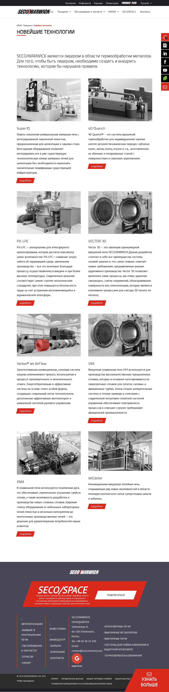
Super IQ (23, 128)
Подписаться (115, 595)
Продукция (27, 25)
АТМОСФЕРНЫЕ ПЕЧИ (118, 626)
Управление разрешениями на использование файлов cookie (81, 683)
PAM (20, 482)
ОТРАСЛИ (27, 656)
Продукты (63, 11)
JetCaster (95, 478)
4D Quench (96, 128)
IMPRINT (54, 678)
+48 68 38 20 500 (86, 641)
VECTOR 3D (97, 241)
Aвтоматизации (32, 624)
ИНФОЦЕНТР (57, 639)
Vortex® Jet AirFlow (32, 363)
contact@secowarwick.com (87, 650)
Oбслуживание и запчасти (88, 11)
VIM (91, 363)
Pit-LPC (23, 241)
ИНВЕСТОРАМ (58, 628)
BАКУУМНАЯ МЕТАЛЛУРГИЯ (121, 632)
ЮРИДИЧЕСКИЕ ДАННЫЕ (72, 678)
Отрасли (48, 11)
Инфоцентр (85, 3)
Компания (71, 3)
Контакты (145, 11)
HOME (19, 25)
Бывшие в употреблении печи (31, 634)
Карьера (98, 3)
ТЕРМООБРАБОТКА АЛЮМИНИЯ (123, 655)
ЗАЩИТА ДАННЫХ (123, 678)
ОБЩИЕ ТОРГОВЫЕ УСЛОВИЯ (99, 678)
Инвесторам (112, 3)
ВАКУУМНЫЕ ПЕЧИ (116, 638)
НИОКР (112, 11)
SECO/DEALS (129, 11)
